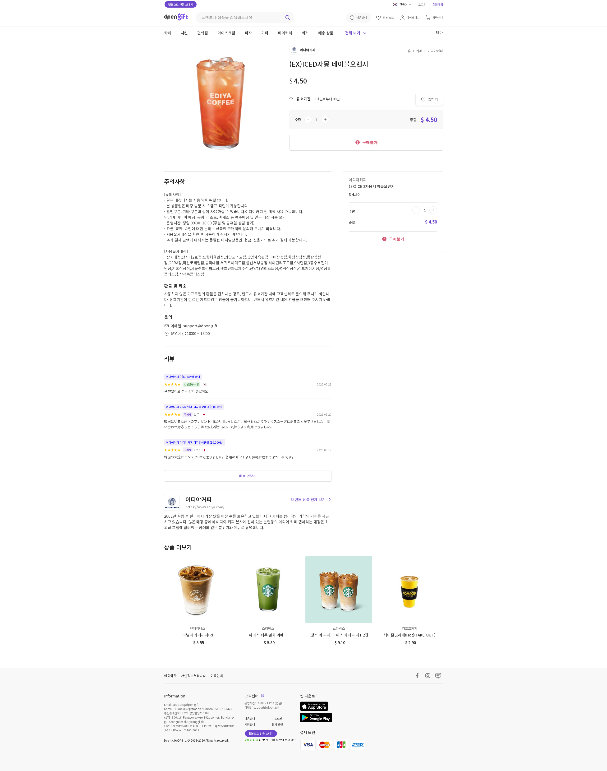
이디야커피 (435, 50)
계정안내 (249, 724)
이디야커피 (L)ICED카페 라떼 (183, 377)
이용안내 (217, 675)
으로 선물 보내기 (180, 4)
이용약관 (170, 675)
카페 (419, 50)
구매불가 (369, 142)
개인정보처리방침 (193, 675)
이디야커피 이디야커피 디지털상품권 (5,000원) (194, 407)
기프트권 (277, 718)
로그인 (422, 4)
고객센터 (252, 696)
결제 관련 (277, 724)
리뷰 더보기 (248, 476)
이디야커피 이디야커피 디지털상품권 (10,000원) (194, 442)
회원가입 (437, 4)
